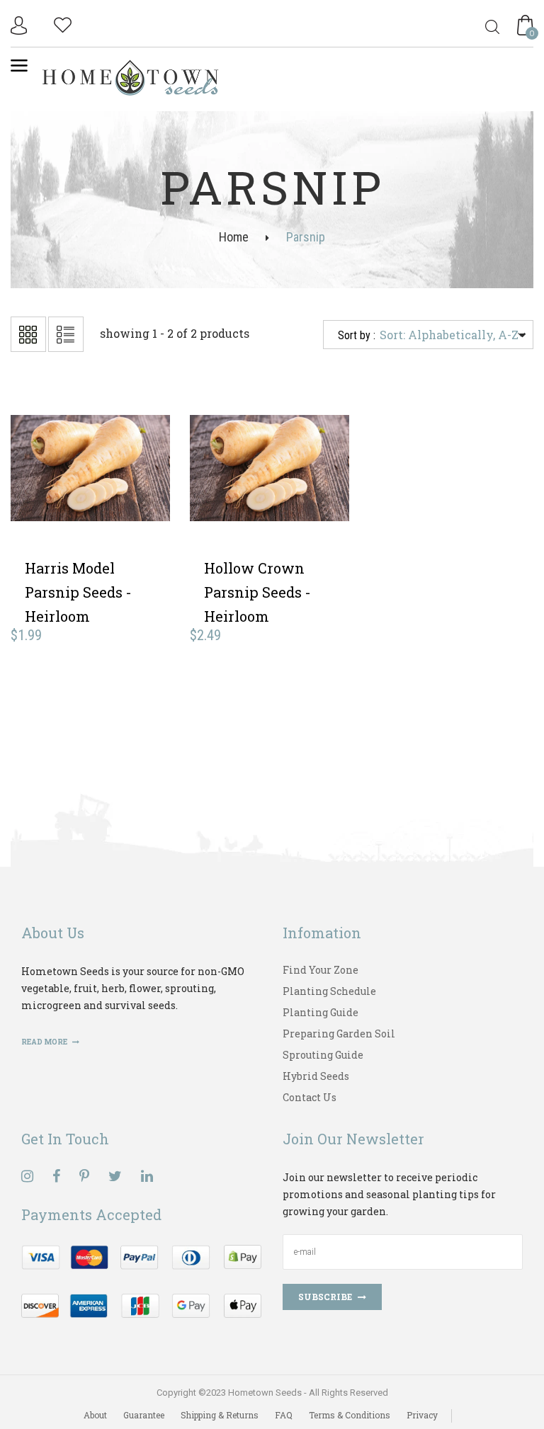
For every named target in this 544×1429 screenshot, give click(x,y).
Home (234, 236)
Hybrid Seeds (316, 1076)
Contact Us (309, 1097)
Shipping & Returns (220, 1415)
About (95, 1415)
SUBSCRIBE (325, 1296)
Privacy (422, 1415)
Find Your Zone (320, 970)
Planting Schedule (329, 991)
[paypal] (141, 1280)
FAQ (284, 1415)
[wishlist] (63, 23)
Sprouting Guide (323, 1054)
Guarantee (143, 1415)
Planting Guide (320, 1012)
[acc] (20, 25)
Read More (45, 1042)
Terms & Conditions (349, 1415)
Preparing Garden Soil (339, 1033)
